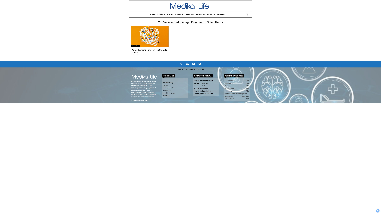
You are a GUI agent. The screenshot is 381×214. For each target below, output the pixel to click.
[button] (247, 14)
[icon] (181, 64)
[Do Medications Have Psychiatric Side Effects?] (149, 36)
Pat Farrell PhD (135, 55)
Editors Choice (136, 45)
